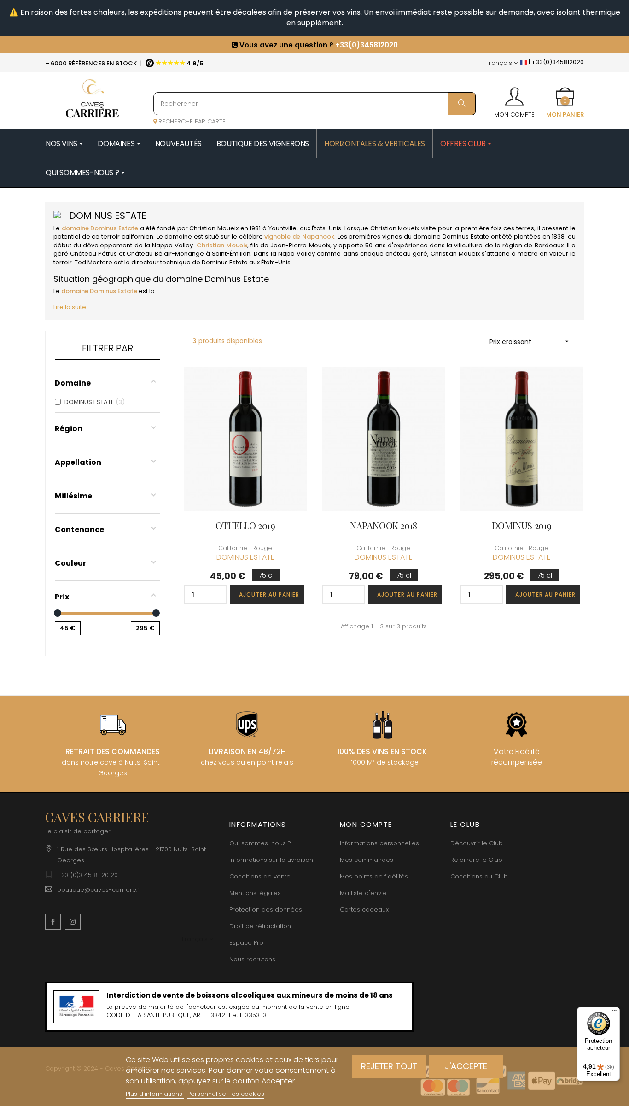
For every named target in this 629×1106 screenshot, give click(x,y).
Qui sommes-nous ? (260, 843)
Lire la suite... (71, 307)
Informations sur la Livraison (271, 859)
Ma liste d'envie (363, 893)
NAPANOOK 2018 (383, 525)
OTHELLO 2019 (245, 525)
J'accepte (466, 1066)
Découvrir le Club (476, 843)
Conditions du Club (479, 876)
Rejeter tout (389, 1066)
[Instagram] (72, 921)
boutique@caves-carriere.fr (99, 889)
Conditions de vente (260, 876)
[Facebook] (53, 921)
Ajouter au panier (269, 594)
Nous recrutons (252, 959)
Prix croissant (530, 341)
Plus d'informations (155, 1093)
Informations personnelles (379, 843)
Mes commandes (366, 859)
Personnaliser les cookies (225, 1093)
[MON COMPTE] (514, 93)
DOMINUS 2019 (522, 525)
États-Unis (326, 228)
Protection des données (265, 909)
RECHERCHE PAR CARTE (191, 121)
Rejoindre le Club (476, 859)
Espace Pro (246, 942)
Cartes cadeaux (364, 909)
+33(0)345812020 (366, 39)
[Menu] (614, 1012)
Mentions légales (255, 893)
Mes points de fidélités (374, 876)
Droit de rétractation (260, 926)
